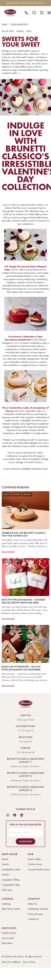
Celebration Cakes (11, 869)
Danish (5, 859)
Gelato (5, 874)
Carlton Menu (35, 864)
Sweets (28, 31)
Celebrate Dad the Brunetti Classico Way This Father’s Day (23, 534)
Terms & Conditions (11, 961)
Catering (6, 903)
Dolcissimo (7, 943)
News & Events (35, 914)
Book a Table (34, 859)
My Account (8, 938)
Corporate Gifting (10, 879)
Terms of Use (29, 961)
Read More (8, 552)
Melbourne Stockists (38, 908)
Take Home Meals (11, 908)
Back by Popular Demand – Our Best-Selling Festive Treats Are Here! (24, 601)
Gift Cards (7, 890)
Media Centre (9, 932)
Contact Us (33, 919)
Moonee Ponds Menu (38, 869)
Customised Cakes (11, 884)
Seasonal (20, 31)
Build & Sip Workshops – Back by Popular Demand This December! (21, 668)
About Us (32, 903)
